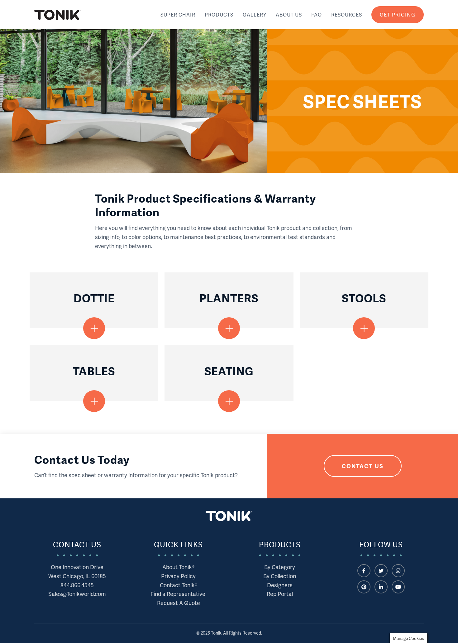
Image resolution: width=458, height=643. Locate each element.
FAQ (316, 14)
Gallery (254, 14)
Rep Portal (280, 593)
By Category (279, 567)
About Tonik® (178, 567)
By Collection (279, 576)
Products (219, 14)
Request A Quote (178, 603)
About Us (289, 14)
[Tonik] (57, 15)
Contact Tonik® (178, 585)
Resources (346, 14)
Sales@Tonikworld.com (77, 593)
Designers (280, 585)
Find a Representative (178, 593)
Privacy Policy (178, 576)
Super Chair (177, 14)
